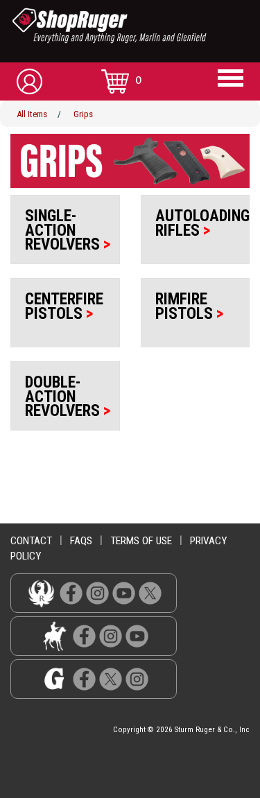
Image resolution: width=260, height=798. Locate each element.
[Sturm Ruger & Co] (135, 25)
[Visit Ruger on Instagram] (97, 592)
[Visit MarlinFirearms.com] (54, 635)
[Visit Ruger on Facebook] (71, 592)
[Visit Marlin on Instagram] (110, 635)
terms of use (141, 541)
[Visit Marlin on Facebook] (84, 635)
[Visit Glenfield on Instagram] (137, 678)
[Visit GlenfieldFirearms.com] (54, 678)
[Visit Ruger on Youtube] (124, 592)
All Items (32, 114)
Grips (83, 114)
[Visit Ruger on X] (150, 592)
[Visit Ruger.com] (41, 592)
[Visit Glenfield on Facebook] (84, 678)
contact (31, 541)
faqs (81, 541)
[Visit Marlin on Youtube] (137, 635)
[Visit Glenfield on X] (110, 678)
